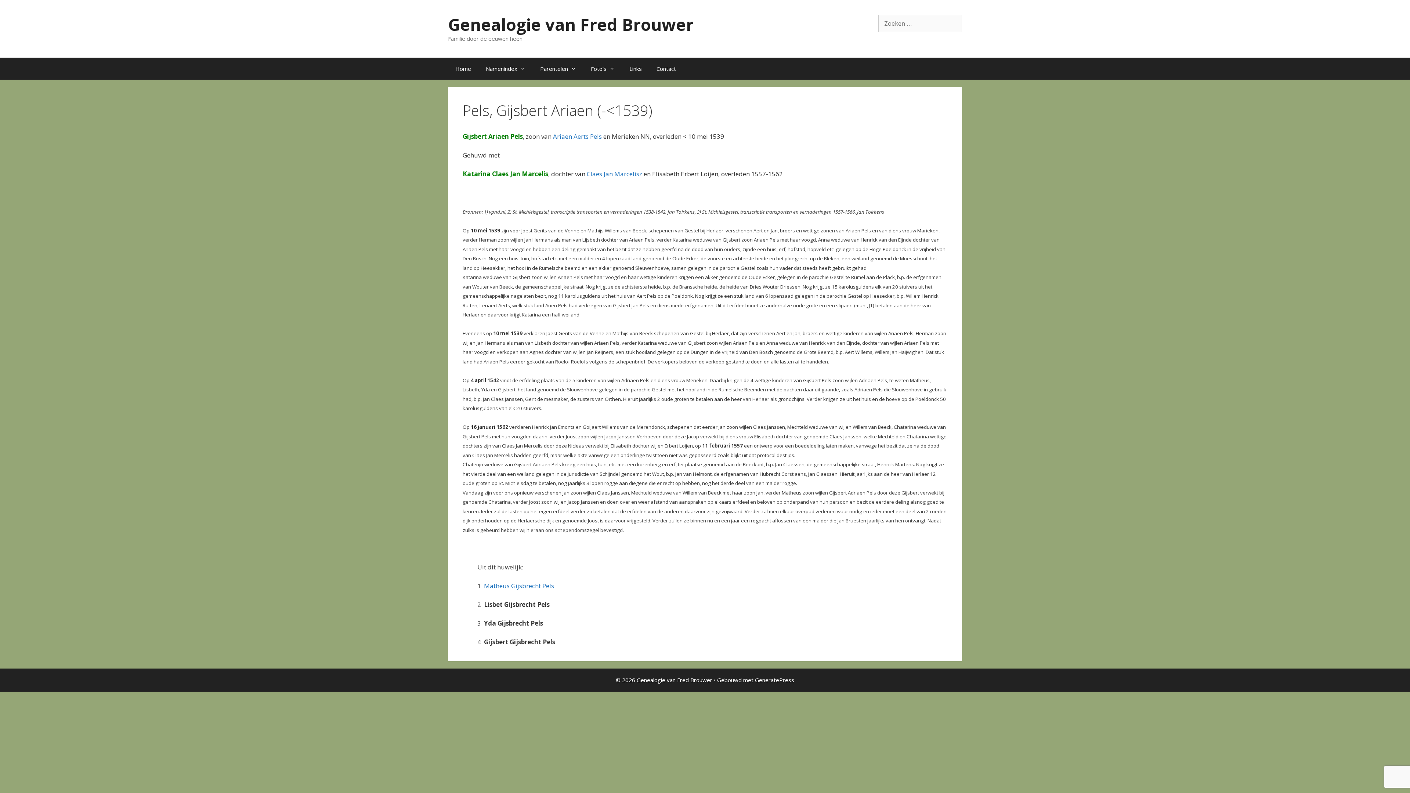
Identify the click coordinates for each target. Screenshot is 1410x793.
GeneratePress (774, 680)
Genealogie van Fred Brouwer (571, 24)
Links (635, 68)
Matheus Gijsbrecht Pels (519, 586)
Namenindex (501, 68)
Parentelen (554, 68)
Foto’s (599, 68)
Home (463, 68)
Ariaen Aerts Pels (577, 136)
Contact (666, 68)
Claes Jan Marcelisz (614, 174)
